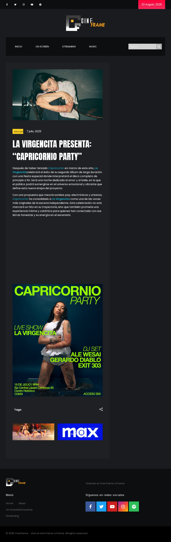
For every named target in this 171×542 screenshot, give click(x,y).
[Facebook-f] (7, 5)
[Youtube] (32, 5)
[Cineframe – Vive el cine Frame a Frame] (86, 22)
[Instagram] (24, 5)
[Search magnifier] (159, 46)
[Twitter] (15, 5)
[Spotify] (40, 5)
